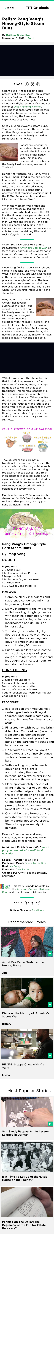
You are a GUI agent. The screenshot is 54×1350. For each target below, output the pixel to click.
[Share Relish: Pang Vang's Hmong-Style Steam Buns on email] (38, 84)
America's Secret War (33, 247)
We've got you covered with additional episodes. (25, 850)
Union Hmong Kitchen (27, 106)
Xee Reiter (22, 869)
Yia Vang (15, 866)
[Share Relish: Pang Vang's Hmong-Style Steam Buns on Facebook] (27, 84)
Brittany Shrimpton (18, 35)
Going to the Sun (35, 863)
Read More (38, 910)
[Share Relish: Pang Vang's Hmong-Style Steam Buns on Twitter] (32, 84)
